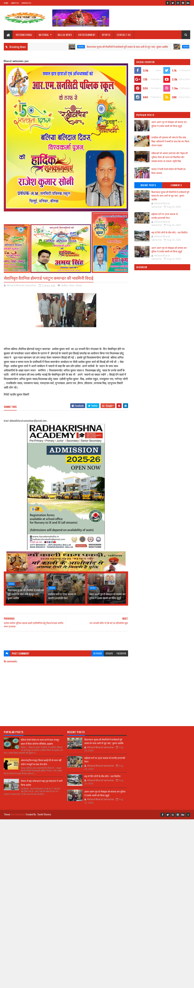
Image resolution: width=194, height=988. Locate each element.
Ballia (64, 285)
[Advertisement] (66, 639)
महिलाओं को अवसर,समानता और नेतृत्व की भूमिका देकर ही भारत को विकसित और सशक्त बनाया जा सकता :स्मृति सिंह (169, 157)
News (53, 46)
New (71, 285)
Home (6, 3)
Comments (176, 185)
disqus (109, 653)
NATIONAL (44, 35)
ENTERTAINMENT (86, 35)
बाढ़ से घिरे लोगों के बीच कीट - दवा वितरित (169, 232)
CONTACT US (124, 35)
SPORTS (106, 35)
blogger (97, 653)
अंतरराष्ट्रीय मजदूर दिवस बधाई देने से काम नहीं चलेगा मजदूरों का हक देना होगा (41, 762)
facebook (121, 653)
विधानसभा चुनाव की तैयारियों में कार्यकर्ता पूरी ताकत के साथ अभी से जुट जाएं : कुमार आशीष (99, 47)
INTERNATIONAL (24, 35)
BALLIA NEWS (65, 35)
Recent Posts (148, 185)
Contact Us (26, 3)
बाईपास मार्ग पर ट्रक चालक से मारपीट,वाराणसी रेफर (62, 596)
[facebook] (168, 3)
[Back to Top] (188, 815)
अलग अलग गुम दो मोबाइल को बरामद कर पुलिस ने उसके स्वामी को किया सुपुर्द (107, 596)
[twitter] (173, 3)
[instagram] (183, 3)
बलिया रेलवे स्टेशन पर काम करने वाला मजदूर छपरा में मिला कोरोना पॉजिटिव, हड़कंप (40, 741)
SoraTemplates (18, 814)
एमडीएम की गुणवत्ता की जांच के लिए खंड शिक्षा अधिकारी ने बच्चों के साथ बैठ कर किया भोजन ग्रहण (170, 141)
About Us (15, 3)
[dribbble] (178, 3)
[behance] (188, 3)
